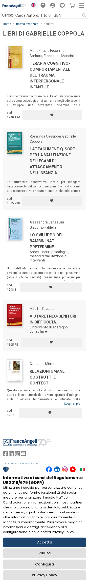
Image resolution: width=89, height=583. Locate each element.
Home (7, 24)
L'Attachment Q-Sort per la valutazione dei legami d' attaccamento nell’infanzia (52, 161)
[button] (32, 5)
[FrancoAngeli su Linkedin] (11, 455)
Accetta (44, 542)
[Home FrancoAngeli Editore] (14, 6)
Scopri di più (72, 403)
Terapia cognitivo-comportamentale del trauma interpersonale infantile (50, 75)
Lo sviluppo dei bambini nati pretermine (46, 241)
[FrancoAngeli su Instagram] (17, 455)
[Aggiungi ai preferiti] (52, 115)
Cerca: (7, 15)
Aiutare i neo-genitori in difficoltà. (53, 319)
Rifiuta (45, 553)
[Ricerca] (84, 15)
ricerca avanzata (27, 24)
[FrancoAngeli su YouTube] (23, 455)
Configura (44, 564)
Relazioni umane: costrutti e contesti (48, 377)
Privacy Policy (44, 575)
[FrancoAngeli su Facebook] (5, 455)
